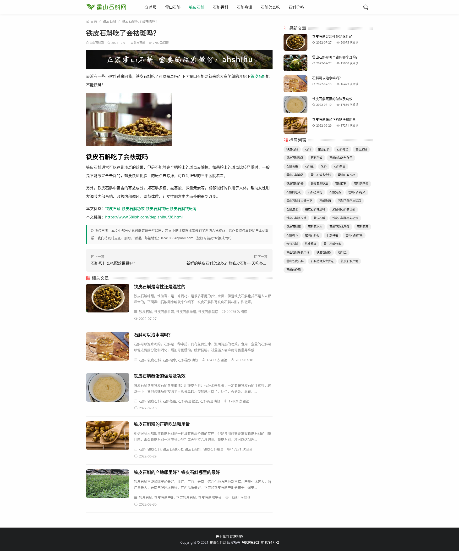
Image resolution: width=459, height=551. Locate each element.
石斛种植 (332, 235)
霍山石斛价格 (346, 175)
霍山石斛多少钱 (321, 175)
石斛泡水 (292, 209)
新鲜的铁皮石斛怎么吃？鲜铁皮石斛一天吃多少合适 (230, 263)
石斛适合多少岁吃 (322, 261)
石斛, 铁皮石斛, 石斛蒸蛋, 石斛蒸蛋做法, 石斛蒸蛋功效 (179, 401)
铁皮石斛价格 (295, 184)
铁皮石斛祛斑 (157, 208)
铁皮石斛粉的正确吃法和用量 (162, 424)
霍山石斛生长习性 (297, 252)
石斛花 (309, 166)
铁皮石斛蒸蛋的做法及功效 (160, 376)
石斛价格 (296, 7)
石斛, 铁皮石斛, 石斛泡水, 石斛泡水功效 (168, 360)
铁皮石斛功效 (133, 208)
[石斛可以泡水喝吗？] (107, 347)
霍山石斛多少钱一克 (299, 201)
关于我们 (222, 536)
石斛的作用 (293, 270)
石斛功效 (316, 158)
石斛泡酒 (325, 201)
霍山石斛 (172, 7)
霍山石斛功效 (295, 175)
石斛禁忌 (339, 166)
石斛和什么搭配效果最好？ (114, 263)
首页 (152, 7)
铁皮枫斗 (311, 244)
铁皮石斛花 (293, 227)
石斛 (308, 149)
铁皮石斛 (196, 7)
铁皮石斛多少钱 (296, 218)
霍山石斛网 (96, 43)
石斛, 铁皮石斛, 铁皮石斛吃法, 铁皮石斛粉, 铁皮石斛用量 (181, 449)
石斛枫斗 (292, 235)
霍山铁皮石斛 (295, 261)
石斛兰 (342, 252)
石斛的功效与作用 (340, 158)
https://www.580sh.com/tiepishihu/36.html (144, 217)
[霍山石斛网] (106, 12)
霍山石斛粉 (312, 235)
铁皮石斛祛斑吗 (183, 208)
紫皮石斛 (319, 218)
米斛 (324, 166)
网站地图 (236, 536)
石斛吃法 (342, 149)
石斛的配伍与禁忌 (349, 201)
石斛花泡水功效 (339, 227)
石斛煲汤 (335, 192)
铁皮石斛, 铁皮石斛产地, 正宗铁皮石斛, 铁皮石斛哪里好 (180, 497)
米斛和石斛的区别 (343, 209)
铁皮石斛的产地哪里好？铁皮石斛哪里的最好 (177, 472)
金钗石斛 (292, 244)
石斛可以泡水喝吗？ (153, 335)
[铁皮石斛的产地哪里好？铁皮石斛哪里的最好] (107, 484)
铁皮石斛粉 (324, 252)
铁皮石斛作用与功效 (345, 218)
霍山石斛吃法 (357, 192)
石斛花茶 (362, 227)
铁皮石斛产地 (349, 261)
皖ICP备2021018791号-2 (260, 542)
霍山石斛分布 (332, 244)
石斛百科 (220, 7)
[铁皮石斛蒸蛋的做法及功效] (107, 388)
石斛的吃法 (293, 192)
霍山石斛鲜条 (354, 235)
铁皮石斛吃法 (319, 184)
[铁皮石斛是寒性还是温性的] (107, 299)
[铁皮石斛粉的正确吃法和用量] (107, 436)
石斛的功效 (361, 184)
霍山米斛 (361, 149)
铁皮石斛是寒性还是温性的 (160, 287)
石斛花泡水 (315, 227)
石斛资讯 (244, 7)
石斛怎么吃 (270, 7)
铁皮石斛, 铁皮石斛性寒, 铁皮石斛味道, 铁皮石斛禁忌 (178, 311)
